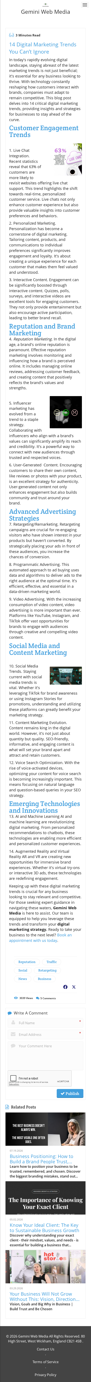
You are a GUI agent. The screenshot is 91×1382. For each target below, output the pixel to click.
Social (22, 970)
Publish (72, 1093)
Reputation (27, 962)
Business (44, 979)
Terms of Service (46, 1362)
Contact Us (45, 1349)
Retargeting (47, 970)
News (22, 979)
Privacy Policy (45, 1374)
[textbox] (45, 11)
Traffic (52, 962)
